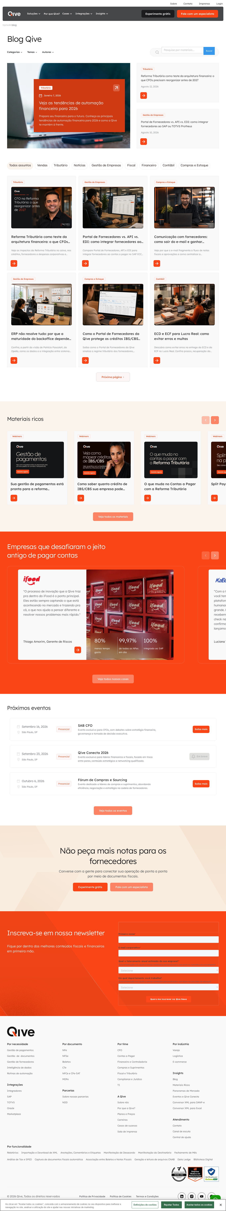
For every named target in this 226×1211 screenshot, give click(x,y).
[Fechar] (220, 1205)
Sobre (173, 3)
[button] (34, 14)
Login (219, 3)
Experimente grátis (157, 13)
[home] (14, 14)
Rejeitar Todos (171, 1205)
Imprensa (204, 3)
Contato (187, 3)
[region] (113, 1205)
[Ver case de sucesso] (77, 650)
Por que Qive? (52, 13)
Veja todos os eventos (113, 810)
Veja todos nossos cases (113, 679)
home (6, 25)
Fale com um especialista (197, 13)
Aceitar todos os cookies (199, 1205)
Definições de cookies (145, 1205)
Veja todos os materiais (113, 516)
